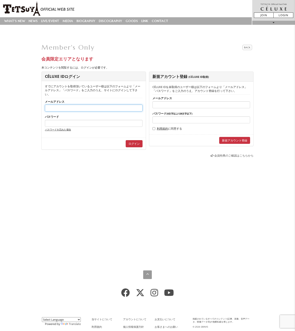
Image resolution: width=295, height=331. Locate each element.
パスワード (52, 117)
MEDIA (68, 21)
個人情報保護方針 (133, 327)
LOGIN (283, 15)
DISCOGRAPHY (110, 21)
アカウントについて (134, 319)
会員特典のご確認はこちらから (234, 155)
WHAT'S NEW (14, 21)
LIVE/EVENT (50, 21)
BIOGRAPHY (86, 21)
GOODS (132, 21)
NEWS (33, 21)
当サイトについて (102, 319)
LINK (144, 21)
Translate (75, 324)
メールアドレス (55, 102)
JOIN (263, 15)
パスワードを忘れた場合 (58, 129)
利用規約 (162, 128)
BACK (247, 47)
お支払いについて (165, 319)
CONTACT (160, 21)
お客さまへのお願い (166, 327)
